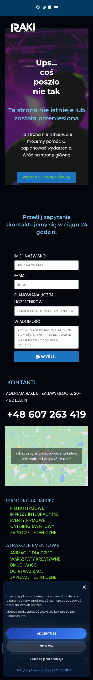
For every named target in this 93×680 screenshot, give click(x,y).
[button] (84, 587)
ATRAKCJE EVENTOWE (32, 545)
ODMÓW (47, 646)
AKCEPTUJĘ (46, 633)
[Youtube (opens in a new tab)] (55, 7)
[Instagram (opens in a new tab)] (44, 7)
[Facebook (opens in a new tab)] (38, 7)
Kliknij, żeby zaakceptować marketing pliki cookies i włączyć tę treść (46, 456)
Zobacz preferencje (46, 659)
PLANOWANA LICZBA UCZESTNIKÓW (34, 298)
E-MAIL (20, 275)
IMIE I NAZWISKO (30, 256)
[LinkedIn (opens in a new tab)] (50, 7)
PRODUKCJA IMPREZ (30, 500)
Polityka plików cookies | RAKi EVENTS (44, 670)
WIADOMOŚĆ (27, 321)
